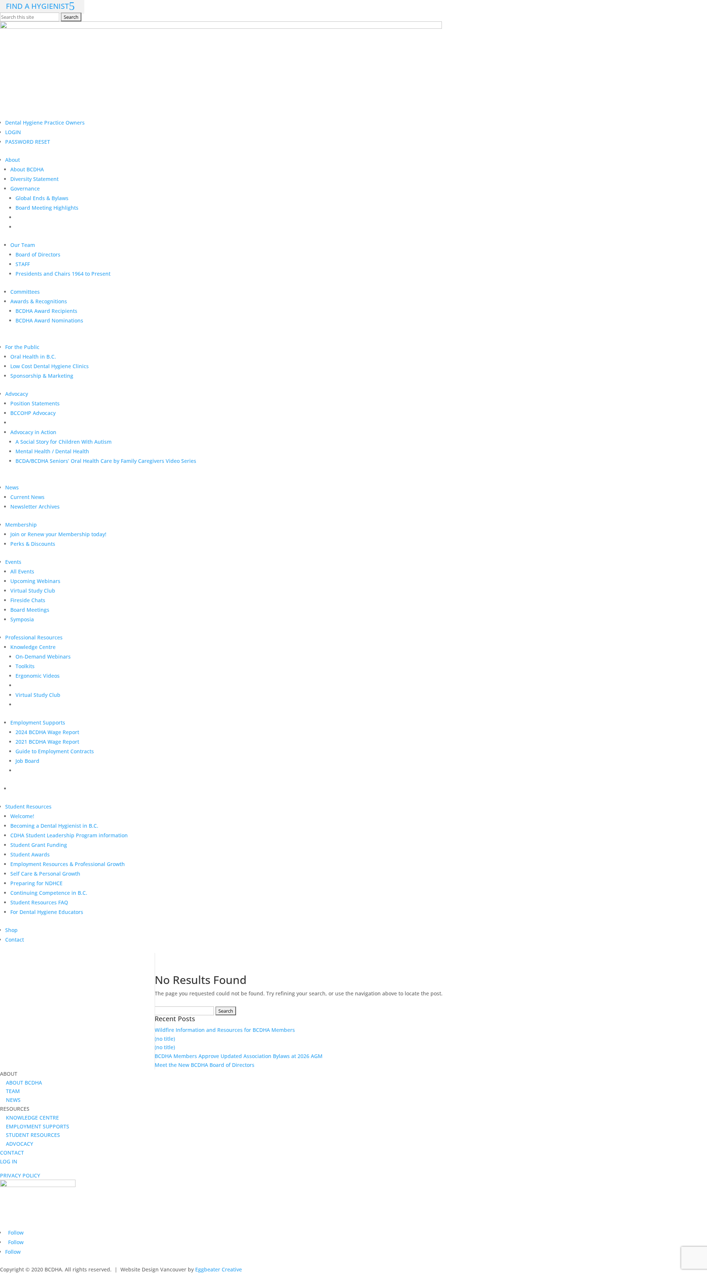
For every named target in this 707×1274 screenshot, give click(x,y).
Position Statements (35, 403)
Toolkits (25, 666)
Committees (25, 291)
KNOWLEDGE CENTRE (29, 1117)
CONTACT (12, 1152)
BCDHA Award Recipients (46, 310)
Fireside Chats (27, 600)
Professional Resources (34, 637)
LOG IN (8, 1161)
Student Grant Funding (38, 844)
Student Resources (28, 806)
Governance (25, 188)
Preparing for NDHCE (36, 883)
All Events (22, 571)
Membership (21, 524)
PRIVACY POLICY (20, 1175)
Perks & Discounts (32, 543)
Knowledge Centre (33, 646)
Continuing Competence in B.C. (48, 892)
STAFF (22, 264)
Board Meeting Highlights (46, 207)
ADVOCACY (16, 1143)
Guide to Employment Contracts (54, 751)
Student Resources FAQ (39, 902)
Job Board (27, 760)
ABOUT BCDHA (21, 1082)
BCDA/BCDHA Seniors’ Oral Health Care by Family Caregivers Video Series (105, 460)
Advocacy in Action (33, 432)
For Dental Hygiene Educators (46, 911)
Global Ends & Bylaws (41, 198)
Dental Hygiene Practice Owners (45, 122)
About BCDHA (27, 169)
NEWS (10, 1099)
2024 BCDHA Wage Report (47, 732)
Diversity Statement (34, 178)
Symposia (22, 619)
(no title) (165, 1038)
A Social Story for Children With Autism (63, 441)
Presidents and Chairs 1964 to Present (62, 273)
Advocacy (16, 393)
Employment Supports (37, 722)
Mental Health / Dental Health (52, 451)
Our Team (22, 244)
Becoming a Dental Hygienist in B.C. (54, 825)
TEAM (10, 1091)
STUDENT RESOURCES (30, 1134)
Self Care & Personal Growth (45, 873)
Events (13, 561)
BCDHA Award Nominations (49, 320)
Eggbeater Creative (218, 1269)
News (12, 487)
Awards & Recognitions (38, 301)
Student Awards (30, 854)
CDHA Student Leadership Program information (69, 835)
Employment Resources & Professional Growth (67, 864)
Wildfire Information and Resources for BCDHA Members (225, 1029)
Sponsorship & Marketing (41, 375)
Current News (27, 496)
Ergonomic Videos (37, 675)
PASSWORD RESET (27, 141)
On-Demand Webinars (43, 656)
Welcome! (22, 816)
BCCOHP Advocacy (33, 412)
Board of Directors (37, 254)
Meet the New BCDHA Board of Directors (205, 1064)
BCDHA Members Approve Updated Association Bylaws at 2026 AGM (239, 1056)
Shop (11, 929)
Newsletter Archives (35, 506)
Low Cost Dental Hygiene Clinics (49, 366)
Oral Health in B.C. (33, 356)
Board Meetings (29, 609)
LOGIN (13, 132)
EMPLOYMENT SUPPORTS (34, 1126)
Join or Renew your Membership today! (58, 534)
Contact (14, 939)
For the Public (22, 346)
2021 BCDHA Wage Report (47, 741)
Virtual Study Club (32, 590)
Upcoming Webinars (35, 580)
